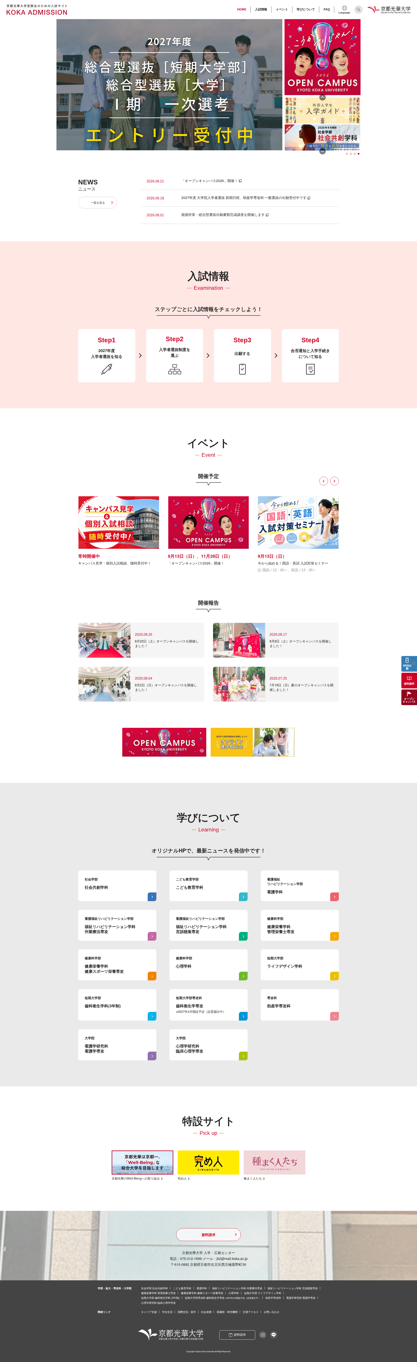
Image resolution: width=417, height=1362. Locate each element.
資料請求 (208, 1234)
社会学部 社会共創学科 (154, 1288)
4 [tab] (359, 154)
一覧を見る (98, 202)
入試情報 (261, 9)
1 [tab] (347, 154)
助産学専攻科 (273, 1297)
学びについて (306, 9)
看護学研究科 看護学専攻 (301, 1297)
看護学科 (202, 1288)
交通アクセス (250, 1312)
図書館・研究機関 (227, 1312)
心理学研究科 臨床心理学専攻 (158, 1302)
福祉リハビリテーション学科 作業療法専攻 (237, 1288)
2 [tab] (351, 154)
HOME (241, 9)
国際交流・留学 (187, 1312)
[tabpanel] (323, 110)
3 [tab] (355, 154)
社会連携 (206, 1312)
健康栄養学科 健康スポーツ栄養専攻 (202, 1293)
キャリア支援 (149, 1312)
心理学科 (233, 1293)
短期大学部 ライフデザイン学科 (262, 1293)
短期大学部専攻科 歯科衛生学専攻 (222, 1297)
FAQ (327, 9)
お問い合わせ (271, 1312)
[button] (323, 481)
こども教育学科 (182, 1288)
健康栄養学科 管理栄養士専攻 (158, 1293)
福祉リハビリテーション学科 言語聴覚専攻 (293, 1288)
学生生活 (167, 1312)
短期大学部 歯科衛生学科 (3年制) (160, 1297)
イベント (282, 9)
